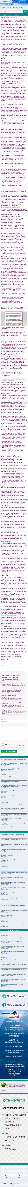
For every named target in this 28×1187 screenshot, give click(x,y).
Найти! (25, 11)
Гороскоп (14, 9)
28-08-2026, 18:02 (4, 899)
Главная (3, 7)
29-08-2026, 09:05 (4, 806)
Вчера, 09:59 (3, 851)
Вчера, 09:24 (3, 765)
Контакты (19, 9)
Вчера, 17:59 (3, 837)
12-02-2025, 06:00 (13, 17)
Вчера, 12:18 (3, 846)
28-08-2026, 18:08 (4, 889)
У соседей (20, 7)
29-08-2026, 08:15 (4, 935)
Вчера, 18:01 (3, 760)
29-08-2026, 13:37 (4, 870)
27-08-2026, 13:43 (4, 953)
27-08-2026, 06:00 (4, 962)
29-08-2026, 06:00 (4, 815)
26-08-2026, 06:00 (4, 967)
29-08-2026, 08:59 (4, 812)
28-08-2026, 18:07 (4, 894)
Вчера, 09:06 (3, 856)
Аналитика (8, 7)
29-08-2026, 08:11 (4, 884)
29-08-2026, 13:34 (4, 879)
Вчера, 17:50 (3, 842)
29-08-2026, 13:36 (4, 874)
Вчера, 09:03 (3, 770)
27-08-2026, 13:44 (4, 921)
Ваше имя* (3, 719)
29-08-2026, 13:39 (4, 866)
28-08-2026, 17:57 (4, 903)
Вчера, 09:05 (3, 861)
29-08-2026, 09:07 (4, 802)
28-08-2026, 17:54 (4, 907)
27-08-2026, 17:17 (4, 916)
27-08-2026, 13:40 (4, 926)
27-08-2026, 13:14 (4, 957)
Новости (15, 7)
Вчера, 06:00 (3, 774)
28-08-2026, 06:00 (4, 943)
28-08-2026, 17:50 (4, 912)
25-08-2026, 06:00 (4, 981)
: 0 (2, 665)
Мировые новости (6, 9)
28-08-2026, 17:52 (4, 939)
